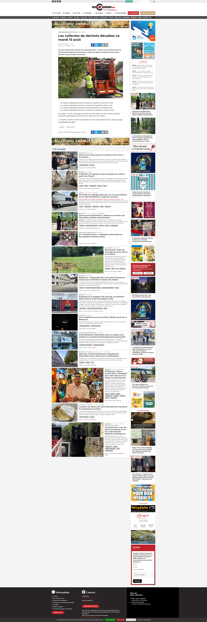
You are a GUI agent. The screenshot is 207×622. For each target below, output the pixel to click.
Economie (114, 369)
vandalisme (107, 206)
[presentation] (132, 420)
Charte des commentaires (60, 600)
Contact (55, 596)
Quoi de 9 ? (101, 213)
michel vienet (95, 206)
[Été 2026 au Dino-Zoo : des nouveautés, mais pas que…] (143, 285)
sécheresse (122, 268)
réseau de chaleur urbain (107, 287)
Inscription (137, 273)
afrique (107, 393)
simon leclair (114, 397)
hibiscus (107, 397)
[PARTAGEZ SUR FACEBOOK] (92, 45)
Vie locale (81, 32)
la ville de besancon (96, 325)
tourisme (107, 225)
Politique (95, 352)
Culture (88, 213)
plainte (101, 206)
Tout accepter (110, 620)
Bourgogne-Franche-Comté (87, 232)
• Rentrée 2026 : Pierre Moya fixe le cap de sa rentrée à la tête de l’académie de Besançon (142, 67)
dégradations (88, 206)
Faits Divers (87, 192)
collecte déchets (70, 127)
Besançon (82, 172)
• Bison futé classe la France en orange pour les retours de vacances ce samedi (143, 83)
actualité (89, 352)
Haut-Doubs (108, 248)
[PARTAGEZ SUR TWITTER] (96, 45)
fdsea (113, 268)
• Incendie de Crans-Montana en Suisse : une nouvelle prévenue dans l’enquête (142, 77)
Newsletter (58, 612)
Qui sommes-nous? (58, 598)
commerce (116, 395)
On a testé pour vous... (111, 425)
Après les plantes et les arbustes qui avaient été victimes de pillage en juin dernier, (100, 199)
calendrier (61, 127)
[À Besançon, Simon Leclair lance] (78, 375)
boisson (118, 393)
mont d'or (92, 165)
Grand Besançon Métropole (67, 32)
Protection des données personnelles (63, 602)
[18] (65, 238)
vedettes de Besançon (110, 448)
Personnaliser (131, 620)
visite (118, 448)
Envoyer (137, 581)
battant (81, 185)
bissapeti (112, 393)
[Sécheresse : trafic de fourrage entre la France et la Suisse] (78, 253)
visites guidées (114, 225)
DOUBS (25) (82, 404)
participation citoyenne (99, 345)
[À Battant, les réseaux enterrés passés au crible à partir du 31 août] (65, 178)
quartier (86, 185)
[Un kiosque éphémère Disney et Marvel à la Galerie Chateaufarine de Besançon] (143, 228)
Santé (101, 352)
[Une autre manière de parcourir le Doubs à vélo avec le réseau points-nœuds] (143, 374)
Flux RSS (55, 604)
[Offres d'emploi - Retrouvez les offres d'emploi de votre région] (143, 151)
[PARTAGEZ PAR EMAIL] (103, 45)
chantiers (82, 287)
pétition (105, 308)
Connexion (148, 273)
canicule (88, 362)
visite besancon (109, 450)
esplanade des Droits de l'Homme (93, 287)
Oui (136, 564)
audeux (81, 206)
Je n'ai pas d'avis (139, 569)
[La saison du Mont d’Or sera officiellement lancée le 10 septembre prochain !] (65, 410)
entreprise (122, 395)
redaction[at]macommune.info (90, 598)
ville (92, 362)
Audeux (81, 192)
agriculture (108, 268)
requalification (93, 185)
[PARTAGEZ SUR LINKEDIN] (99, 45)
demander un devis (90, 606)
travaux (104, 185)
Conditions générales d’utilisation (62, 608)
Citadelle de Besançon (85, 325)
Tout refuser (120, 620)
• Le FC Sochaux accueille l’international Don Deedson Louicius (142, 71)
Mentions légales (58, 606)
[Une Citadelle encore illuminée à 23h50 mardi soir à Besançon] (65, 321)
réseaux (99, 185)
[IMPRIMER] (106, 45)
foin (117, 268)
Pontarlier (82, 153)
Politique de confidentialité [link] (144, 619)
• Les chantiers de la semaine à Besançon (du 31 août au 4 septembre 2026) (143, 89)
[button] (151, 1)
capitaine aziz (109, 446)
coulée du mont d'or (84, 165)
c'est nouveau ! (109, 395)
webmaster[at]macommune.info (90, 617)
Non (136, 567)
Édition (105, 9)
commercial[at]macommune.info (91, 602)
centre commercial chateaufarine (94, 308)
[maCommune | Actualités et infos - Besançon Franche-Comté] (103, 7)
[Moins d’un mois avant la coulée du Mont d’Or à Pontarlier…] (65, 159)
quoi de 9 (101, 225)
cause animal (83, 308)
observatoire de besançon (91, 225)
